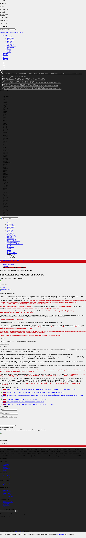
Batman (5, 201)
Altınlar (9, 52)
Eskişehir (5, 132)
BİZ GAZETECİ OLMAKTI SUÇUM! (22, 260)
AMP (4, 506)
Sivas (4, 180)
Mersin (5, 143)
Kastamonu (6, 149)
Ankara (5, 102)
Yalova (5, 209)
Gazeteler (9, 41)
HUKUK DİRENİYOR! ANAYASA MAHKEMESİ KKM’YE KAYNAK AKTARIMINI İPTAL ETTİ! (32, 83)
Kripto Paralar (10, 247)
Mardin (5, 164)
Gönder (2, 416)
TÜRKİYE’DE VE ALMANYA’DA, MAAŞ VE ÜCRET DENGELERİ (24, 78)
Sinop (4, 179)
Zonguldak (6, 194)
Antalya (5, 104)
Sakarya (5, 174)
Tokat (4, 183)
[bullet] (12, 417)
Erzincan (5, 129)
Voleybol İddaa (7, 477)
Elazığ (5, 128)
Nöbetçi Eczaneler (11, 46)
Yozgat (5, 192)
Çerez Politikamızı (19, 531)
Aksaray (5, 195)
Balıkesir (5, 108)
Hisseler (9, 251)
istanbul (5, 144)
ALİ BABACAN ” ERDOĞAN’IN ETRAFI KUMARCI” (20, 81)
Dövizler (9, 49)
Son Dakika (10, 37)
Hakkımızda (6, 468)
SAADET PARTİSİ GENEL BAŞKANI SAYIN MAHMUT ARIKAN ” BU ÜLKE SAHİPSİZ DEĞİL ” (32, 89)
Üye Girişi (6, 464)
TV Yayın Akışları (11, 235)
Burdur (5, 116)
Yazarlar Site (6, 503)
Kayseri (5, 150)
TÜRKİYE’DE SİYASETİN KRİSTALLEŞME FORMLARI (20, 84)
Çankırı (5, 120)
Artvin (5, 105)
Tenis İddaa (6, 505)
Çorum (5, 122)
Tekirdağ (5, 182)
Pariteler (9, 50)
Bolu (4, 114)
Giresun (5, 135)
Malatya (5, 159)
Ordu (4, 171)
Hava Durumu (10, 40)
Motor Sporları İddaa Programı (15, 244)
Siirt (4, 177)
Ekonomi (5, 58)
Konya (5, 156)
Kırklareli (5, 152)
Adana (5, 94)
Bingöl (5, 111)
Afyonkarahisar (7, 97)
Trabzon (5, 185)
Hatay (5, 140)
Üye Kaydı (6, 465)
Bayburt (5, 197)
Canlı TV (9, 232)
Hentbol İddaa (7, 476)
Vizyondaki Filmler (12, 253)
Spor (4, 56)
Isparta (5, 141)
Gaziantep (6, 134)
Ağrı (4, 99)
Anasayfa (2, 260)
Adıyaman (6, 96)
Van (4, 191)
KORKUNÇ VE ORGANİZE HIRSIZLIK (15, 77)
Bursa (4, 117)
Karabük (5, 211)
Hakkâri (5, 138)
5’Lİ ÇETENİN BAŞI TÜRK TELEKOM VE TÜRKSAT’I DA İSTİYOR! (24, 87)
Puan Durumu (10, 44)
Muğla (5, 165)
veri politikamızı (60, 534)
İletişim (5, 470)
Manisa (5, 161)
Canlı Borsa (10, 43)
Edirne (5, 126)
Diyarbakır (6, 125)
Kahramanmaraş (7, 162)
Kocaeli (5, 155)
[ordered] (11, 417)
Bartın (5, 204)
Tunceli (5, 186)
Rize (4, 173)
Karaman (5, 198)
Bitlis (4, 113)
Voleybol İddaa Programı (13, 241)
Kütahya (5, 158)
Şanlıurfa (5, 188)
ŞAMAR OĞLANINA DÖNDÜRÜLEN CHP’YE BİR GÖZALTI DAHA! (24, 80)
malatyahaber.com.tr (8, 264)
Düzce (5, 215)
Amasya (5, 100)
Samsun (5, 176)
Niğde (5, 170)
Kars (4, 147)
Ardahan (5, 206)
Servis (5, 35)
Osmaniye (6, 214)
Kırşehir (5, 153)
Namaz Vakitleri (11, 38)
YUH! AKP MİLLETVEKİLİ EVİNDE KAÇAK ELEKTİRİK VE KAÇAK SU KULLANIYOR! (31, 86)
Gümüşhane (6, 137)
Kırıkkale (5, 200)
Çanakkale (6, 119)
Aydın (5, 107)
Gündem (5, 53)
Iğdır (4, 208)
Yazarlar (5, 55)
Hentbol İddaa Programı (13, 239)
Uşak (4, 189)
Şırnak (5, 203)
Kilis (4, 212)
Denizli (5, 123)
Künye (5, 467)
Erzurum (5, 131)
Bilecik (5, 110)
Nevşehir (5, 168)
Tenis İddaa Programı (12, 242)
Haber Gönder (10, 47)
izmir (4, 146)
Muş (4, 167)
